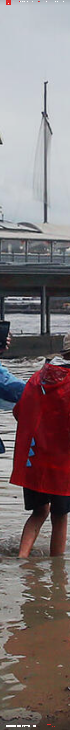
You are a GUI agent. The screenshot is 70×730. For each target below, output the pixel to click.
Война (43, 1)
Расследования (22, 1)
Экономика (33, 1)
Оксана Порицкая (55, 726)
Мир (46, 1)
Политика (28, 1)
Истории (38, 1)
